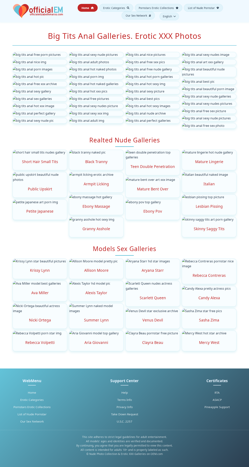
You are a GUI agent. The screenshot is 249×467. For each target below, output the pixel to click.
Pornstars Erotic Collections (157, 8)
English (167, 16)
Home (86, 8)
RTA (217, 392)
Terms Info (124, 400)
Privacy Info (125, 407)
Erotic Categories (114, 8)
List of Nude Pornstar (202, 8)
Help (124, 392)
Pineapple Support (217, 407)
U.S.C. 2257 (124, 421)
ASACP (217, 400)
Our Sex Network (137, 15)
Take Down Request (124, 414)
